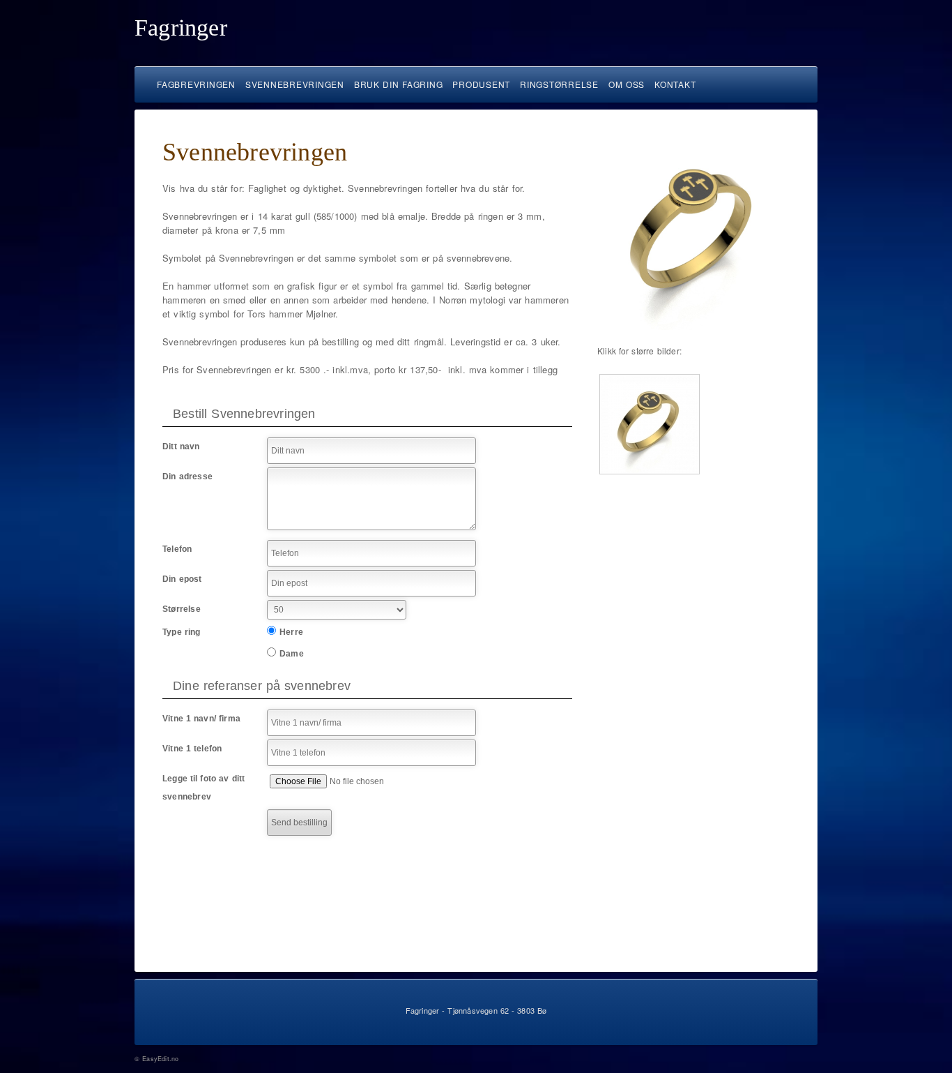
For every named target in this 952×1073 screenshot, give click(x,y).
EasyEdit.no (160, 1058)
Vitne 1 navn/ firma (201, 718)
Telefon (177, 549)
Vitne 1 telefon (192, 748)
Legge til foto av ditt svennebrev (203, 788)
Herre (291, 632)
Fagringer (181, 27)
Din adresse (187, 476)
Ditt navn (181, 446)
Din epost (182, 579)
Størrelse (181, 609)
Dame (291, 654)
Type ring (181, 632)
